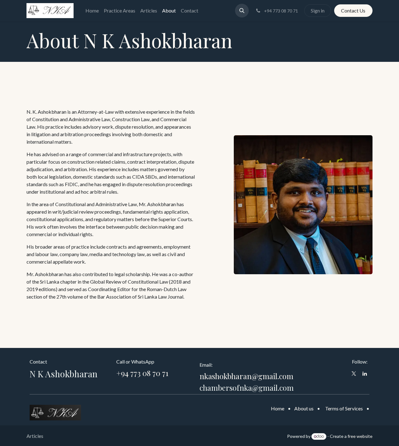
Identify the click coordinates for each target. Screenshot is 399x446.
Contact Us (353, 10)
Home (277, 408)
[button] (242, 10)
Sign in (317, 10)
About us (304, 408)
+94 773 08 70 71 (142, 373)
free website (360, 436)
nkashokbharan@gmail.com (246, 376)
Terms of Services (344, 408)
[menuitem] (92, 10)
